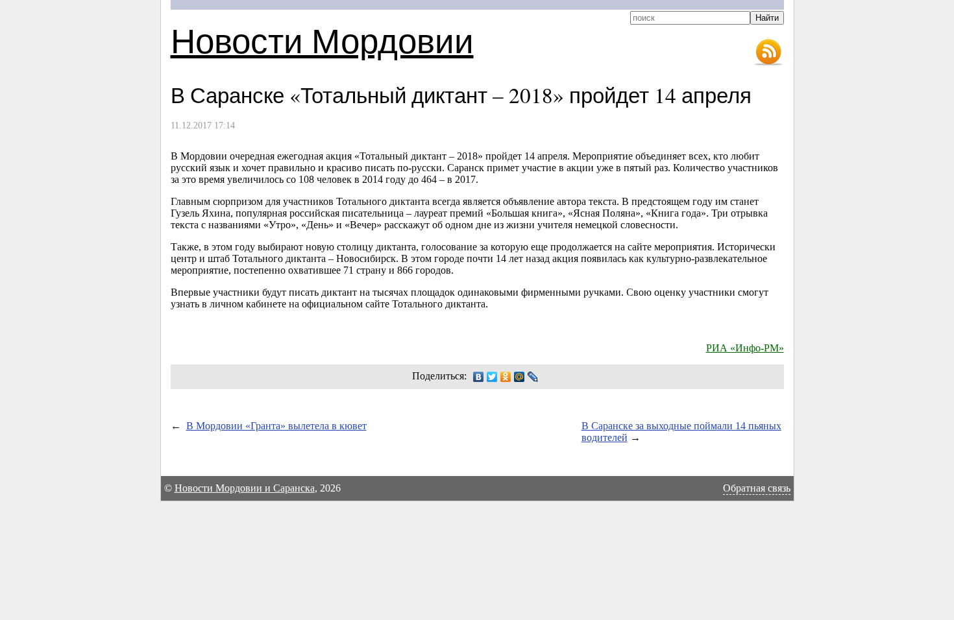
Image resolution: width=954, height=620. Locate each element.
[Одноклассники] (506, 376)
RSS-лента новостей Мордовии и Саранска (768, 52)
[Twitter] (492, 376)
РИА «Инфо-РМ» (745, 347)
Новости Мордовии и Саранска (245, 488)
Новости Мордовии (322, 40)
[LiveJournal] (533, 376)
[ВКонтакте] (478, 376)
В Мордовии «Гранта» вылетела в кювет (276, 425)
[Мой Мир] (519, 376)
